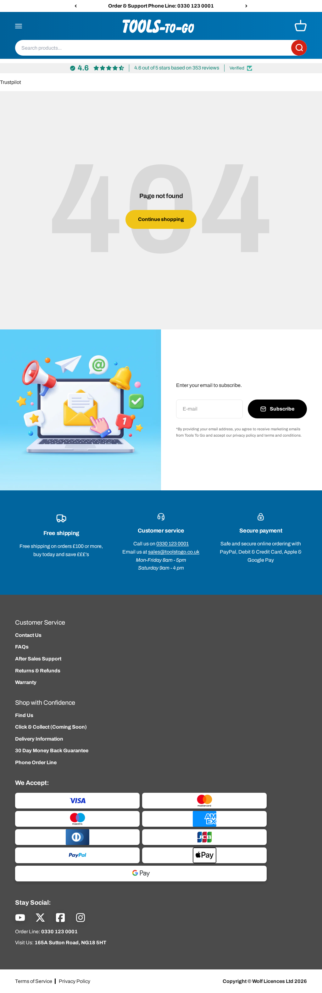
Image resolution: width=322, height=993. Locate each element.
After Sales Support (38, 658)
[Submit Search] (299, 48)
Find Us (24, 715)
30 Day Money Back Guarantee (51, 750)
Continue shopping (161, 219)
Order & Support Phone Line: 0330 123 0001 (161, 5)
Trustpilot (10, 82)
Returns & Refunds (37, 670)
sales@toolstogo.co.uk (173, 551)
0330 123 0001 (172, 543)
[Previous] (76, 6)
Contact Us (28, 635)
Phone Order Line (36, 762)
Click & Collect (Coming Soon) (51, 727)
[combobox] (153, 48)
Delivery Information (39, 739)
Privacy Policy (74, 981)
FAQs (22, 646)
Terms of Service (33, 981)
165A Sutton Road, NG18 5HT (70, 942)
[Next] (246, 6)
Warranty (25, 682)
